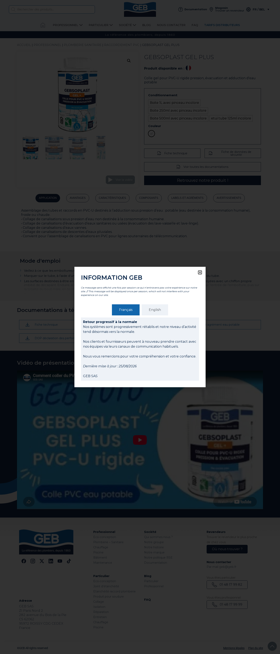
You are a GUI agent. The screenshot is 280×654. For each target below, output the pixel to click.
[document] (140, 327)
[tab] (126, 309)
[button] (199, 272)
